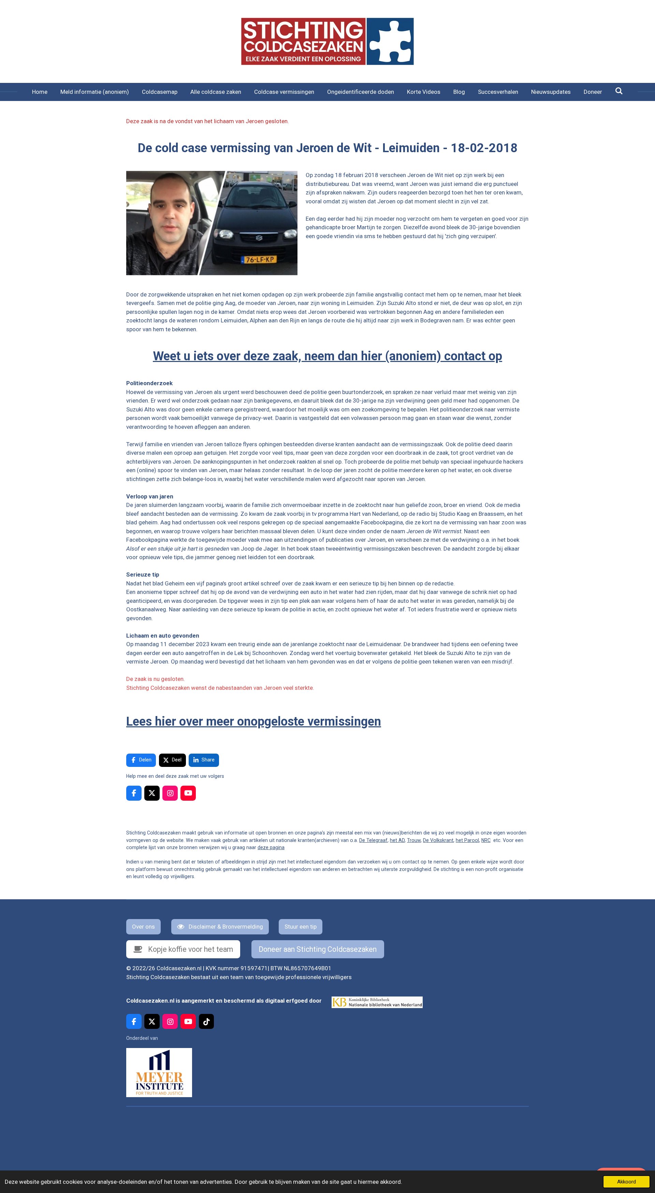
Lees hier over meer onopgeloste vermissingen (253, 721)
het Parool (467, 840)
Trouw (414, 840)
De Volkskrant (438, 840)
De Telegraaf (373, 840)
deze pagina (271, 847)
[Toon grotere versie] (211, 223)
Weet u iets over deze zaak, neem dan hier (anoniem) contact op (327, 356)
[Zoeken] (619, 91)
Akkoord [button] (626, 1182)
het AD (397, 840)
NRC (486, 840)
